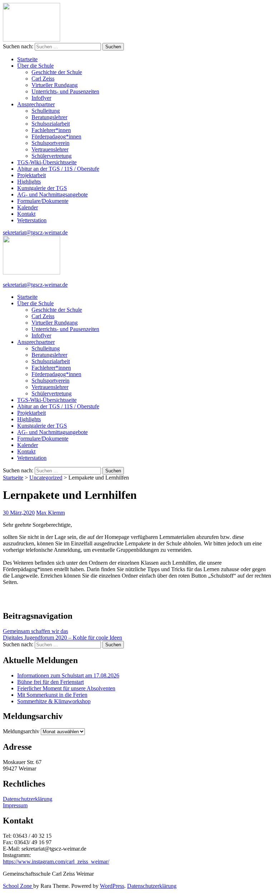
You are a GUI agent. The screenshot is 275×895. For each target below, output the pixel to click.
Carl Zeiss (43, 79)
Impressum (15, 805)
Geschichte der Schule (57, 72)
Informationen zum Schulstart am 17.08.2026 (68, 675)
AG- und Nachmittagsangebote (52, 194)
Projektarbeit (31, 175)
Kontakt (26, 214)
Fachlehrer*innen (51, 130)
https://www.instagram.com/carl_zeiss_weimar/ (56, 861)
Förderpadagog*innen (56, 136)
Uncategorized (45, 478)
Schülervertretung (52, 156)
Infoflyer (41, 98)
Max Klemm (50, 513)
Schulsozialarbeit (51, 124)
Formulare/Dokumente (42, 201)
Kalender (27, 207)
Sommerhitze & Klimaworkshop (54, 701)
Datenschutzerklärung (27, 799)
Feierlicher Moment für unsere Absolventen (66, 688)
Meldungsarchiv (21, 731)
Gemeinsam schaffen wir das (35, 631)
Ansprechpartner (36, 104)
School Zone (18, 886)
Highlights (29, 182)
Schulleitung (46, 111)
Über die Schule (35, 66)
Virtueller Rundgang (55, 85)
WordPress (112, 886)
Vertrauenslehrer (50, 149)
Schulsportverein (50, 143)
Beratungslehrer (49, 117)
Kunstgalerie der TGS (42, 188)
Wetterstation (32, 220)
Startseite (27, 59)
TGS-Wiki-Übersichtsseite (47, 162)
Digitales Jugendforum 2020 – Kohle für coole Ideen (62, 637)
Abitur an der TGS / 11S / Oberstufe (58, 169)
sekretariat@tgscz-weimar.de (35, 232)
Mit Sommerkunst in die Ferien (52, 695)
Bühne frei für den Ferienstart (50, 682)
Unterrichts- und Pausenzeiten (65, 91)
